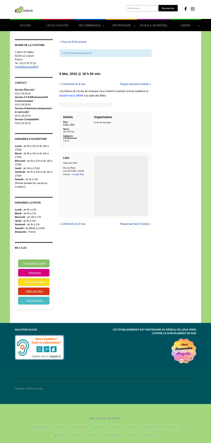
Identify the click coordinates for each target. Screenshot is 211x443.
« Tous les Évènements (73, 42)
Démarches (34, 272)
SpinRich (134, 435)
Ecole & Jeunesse (153, 25)
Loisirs (185, 25)
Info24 (118, 427)
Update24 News (44, 427)
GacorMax (153, 427)
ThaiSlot (60, 435)
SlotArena (151, 435)
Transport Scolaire (35, 281)
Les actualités (57, 25)
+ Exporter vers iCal (98, 105)
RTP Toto (134, 427)
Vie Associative (34, 300)
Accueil (25, 25)
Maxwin (77, 435)
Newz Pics (101, 427)
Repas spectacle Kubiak (135, 84)
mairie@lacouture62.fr (27, 66)
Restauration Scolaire (34, 263)
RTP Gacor (95, 435)
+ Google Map (77, 174)
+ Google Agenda (71, 105)
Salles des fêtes (34, 291)
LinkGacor (172, 427)
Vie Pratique (121, 25)
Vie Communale (89, 25)
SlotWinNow (115, 435)
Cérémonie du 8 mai (72, 84)
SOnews (64, 427)
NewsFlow (82, 427)
